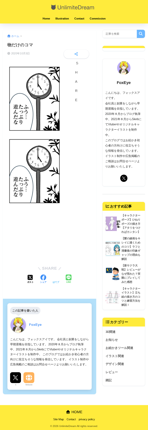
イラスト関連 (115, 356)
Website (28, 385)
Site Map (58, 419)
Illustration (62, 18)
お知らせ (112, 340)
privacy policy (87, 419)
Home (46, 18)
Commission (98, 18)
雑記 (109, 380)
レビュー (112, 372)
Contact (79, 18)
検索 (141, 34)
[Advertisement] (49, 234)
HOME (76, 412)
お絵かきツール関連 (119, 348)
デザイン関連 (115, 364)
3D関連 (111, 332)
